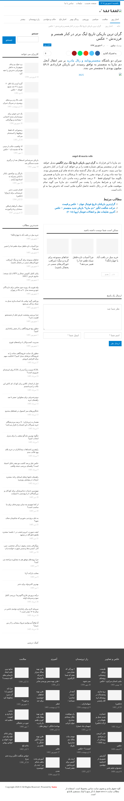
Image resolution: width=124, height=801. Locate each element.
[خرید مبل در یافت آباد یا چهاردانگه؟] (107, 246)
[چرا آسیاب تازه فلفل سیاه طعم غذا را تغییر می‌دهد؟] (82, 246)
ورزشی (85, 19)
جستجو (35, 33)
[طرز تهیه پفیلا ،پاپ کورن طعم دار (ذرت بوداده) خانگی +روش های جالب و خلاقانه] (53, 717)
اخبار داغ (62, 19)
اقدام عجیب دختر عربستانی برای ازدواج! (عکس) (13, 193)
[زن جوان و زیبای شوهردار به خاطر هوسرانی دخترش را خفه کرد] (31, 68)
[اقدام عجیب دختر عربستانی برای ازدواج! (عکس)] (31, 193)
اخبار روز (115, 19)
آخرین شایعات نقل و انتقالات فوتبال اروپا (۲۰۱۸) (91, 212)
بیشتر (23, 19)
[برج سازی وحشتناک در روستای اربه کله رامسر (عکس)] (115, 695)
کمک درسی (32, 642)
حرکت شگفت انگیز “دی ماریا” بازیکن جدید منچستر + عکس (85, 208)
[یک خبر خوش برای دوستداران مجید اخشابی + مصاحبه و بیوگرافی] (31, 117)
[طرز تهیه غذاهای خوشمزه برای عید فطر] (53, 695)
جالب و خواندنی (49, 19)
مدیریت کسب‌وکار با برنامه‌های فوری (23, 342)
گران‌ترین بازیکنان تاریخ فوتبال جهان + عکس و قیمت (88, 204)
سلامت (105, 19)
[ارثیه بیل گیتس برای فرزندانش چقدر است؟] (84, 762)
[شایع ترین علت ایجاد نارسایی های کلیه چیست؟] (22, 673)
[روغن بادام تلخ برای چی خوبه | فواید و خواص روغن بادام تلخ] (22, 737)
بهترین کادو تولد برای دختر (28, 584)
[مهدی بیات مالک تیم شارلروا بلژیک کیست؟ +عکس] (84, 740)
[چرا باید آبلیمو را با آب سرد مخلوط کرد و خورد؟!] (22, 692)
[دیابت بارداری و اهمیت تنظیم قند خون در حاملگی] (22, 714)
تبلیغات (79, 3)
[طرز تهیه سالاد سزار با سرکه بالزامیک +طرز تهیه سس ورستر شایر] (53, 673)
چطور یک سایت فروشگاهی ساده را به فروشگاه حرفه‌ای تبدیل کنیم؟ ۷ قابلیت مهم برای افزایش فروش (21, 356)
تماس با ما (69, 3)
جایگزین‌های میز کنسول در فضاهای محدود (21, 411)
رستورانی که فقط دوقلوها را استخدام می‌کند (14, 133)
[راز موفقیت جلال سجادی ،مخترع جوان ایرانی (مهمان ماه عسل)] (84, 717)
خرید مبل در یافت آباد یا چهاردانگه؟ (24, 235)
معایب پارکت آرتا (31, 573)
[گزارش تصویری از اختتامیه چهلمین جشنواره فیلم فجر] (115, 759)
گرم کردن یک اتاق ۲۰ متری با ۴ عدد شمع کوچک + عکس (14, 86)
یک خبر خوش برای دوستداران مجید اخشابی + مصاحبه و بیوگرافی (12, 117)
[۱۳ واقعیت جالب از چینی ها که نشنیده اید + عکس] (31, 150)
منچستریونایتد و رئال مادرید (84, 60)
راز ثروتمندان (34, 19)
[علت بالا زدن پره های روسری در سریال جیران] (31, 104)
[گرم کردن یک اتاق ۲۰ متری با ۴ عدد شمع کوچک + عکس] (31, 87)
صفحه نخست (90, 3)
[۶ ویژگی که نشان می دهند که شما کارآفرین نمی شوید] (84, 673)
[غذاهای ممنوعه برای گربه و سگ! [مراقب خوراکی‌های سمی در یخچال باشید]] (58, 246)
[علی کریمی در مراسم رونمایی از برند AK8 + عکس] (115, 737)
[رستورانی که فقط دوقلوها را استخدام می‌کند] (31, 134)
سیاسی (95, 19)
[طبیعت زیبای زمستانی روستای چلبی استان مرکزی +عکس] (115, 673)
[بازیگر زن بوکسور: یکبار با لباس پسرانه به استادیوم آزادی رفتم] (31, 177)
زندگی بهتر (74, 19)
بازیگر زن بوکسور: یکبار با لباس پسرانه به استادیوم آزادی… (12, 176)
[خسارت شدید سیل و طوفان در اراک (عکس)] (115, 717)
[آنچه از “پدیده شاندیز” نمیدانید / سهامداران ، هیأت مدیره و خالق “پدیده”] (84, 695)
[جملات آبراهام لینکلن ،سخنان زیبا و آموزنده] (31, 210)
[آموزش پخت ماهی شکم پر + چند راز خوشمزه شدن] (53, 762)
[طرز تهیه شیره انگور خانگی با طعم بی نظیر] (53, 740)
